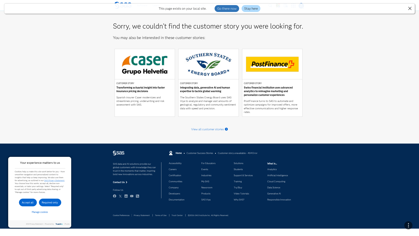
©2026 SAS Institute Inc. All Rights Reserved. (208, 215)
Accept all (28, 202)
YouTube (131, 197)
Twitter (120, 197)
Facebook (114, 197)
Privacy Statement (142, 215)
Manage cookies (40, 212)
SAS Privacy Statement (54, 180)
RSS (137, 197)
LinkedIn (126, 197)
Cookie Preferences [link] (121, 215)
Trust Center (177, 215)
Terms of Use (160, 215)
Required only (50, 202)
